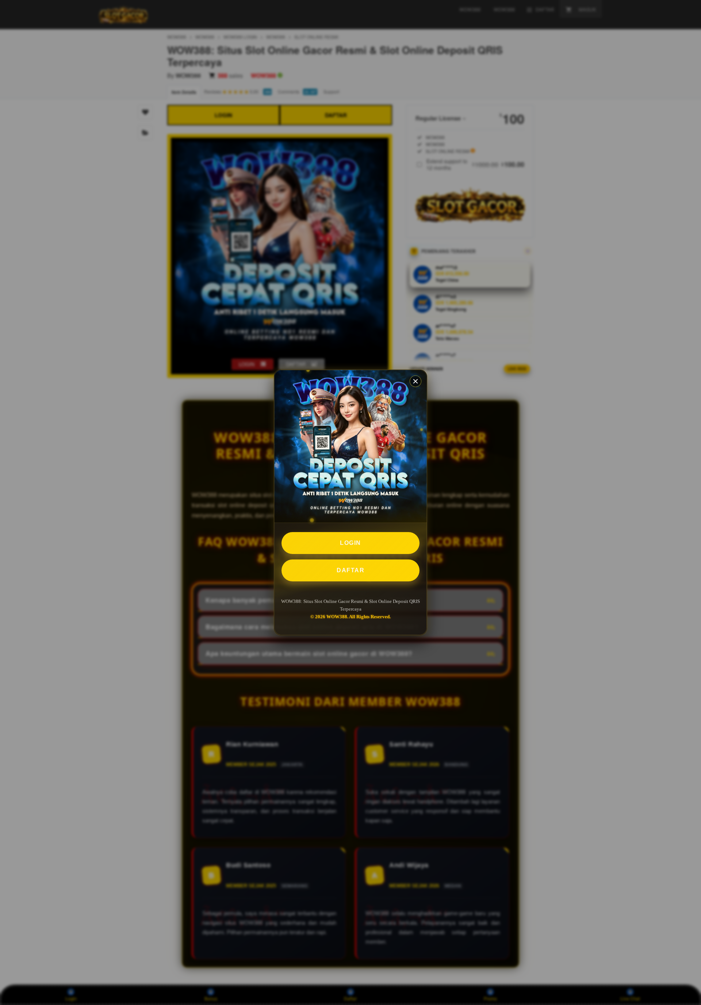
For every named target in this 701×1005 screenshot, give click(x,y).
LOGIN (350, 543)
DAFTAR (350, 570)
